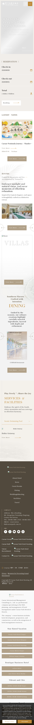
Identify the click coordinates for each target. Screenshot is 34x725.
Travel (17, 502)
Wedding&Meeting (17, 494)
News (17, 482)
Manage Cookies (9, 721)
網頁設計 (4, 583)
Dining (17, 490)
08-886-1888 (12, 520)
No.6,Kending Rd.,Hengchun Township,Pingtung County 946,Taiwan (16, 515)
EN (16, 568)
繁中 (12, 568)
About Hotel (17, 478)
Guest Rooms (17, 486)
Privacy (4, 573)
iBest (10, 583)
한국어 (26, 568)
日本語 (20, 568)
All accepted (25, 721)
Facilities (17, 498)
